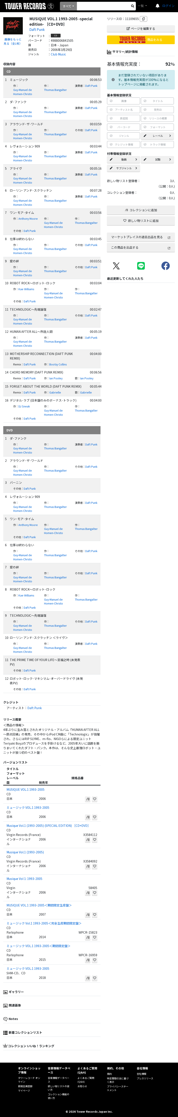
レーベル (158, 135)
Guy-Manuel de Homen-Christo (22, 92)
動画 (124, 159)
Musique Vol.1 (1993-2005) (25, 852)
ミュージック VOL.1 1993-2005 (28, 807)
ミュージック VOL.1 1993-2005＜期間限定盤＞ (39, 946)
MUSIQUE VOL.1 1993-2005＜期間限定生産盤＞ (39, 905)
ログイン (168, 5)
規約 (109, 1073)
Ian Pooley (56, 378)
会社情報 (141, 1073)
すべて (67, 6)
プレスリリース (145, 1078)
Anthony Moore (28, 219)
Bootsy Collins (58, 364)
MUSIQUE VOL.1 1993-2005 (25, 789)
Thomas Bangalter (55, 90)
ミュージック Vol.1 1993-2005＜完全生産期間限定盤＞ (44, 923)
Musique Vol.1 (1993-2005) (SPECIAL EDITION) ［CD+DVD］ (49, 825)
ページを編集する (143, 28)
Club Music (58, 54)
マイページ (24, 1090)
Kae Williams (26, 289)
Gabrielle (55, 392)
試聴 (157, 159)
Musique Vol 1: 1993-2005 (24, 878)
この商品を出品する (124, 247)
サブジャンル (124, 168)
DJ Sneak (24, 406)
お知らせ (82, 1086)
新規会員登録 (25, 1086)
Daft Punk (37, 29)
